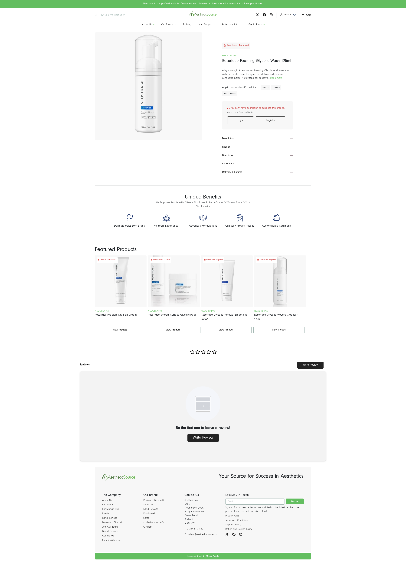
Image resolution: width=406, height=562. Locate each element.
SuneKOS (148, 505)
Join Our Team (110, 527)
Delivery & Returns (232, 172)
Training (187, 24)
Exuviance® (149, 513)
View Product (120, 330)
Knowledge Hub (110, 509)
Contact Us (108, 536)
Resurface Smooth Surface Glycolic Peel (172, 315)
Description (228, 138)
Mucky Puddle (212, 556)
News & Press (109, 518)
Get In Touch (255, 24)
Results (226, 147)
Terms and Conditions (236, 520)
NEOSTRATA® (150, 509)
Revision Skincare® (153, 500)
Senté (146, 518)
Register (270, 120)
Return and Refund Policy (238, 529)
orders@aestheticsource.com (202, 534)
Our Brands (167, 24)
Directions (227, 155)
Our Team (107, 505)
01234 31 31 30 (195, 529)
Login (240, 120)
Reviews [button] (85, 365)
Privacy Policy (232, 516)
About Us (147, 24)
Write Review (310, 365)
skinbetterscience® (153, 522)
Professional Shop (231, 24)
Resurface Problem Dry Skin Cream (116, 315)
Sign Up (294, 501)
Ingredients (228, 164)
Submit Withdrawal (112, 540)
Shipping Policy (233, 525)
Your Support (205, 24)
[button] (286, 15)
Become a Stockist (112, 522)
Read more (276, 78)
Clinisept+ (148, 527)
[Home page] (203, 17)
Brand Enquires (110, 531)
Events (105, 513)
